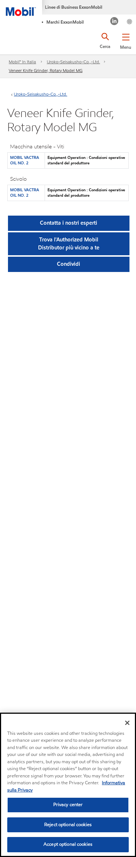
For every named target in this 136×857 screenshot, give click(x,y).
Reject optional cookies (68, 824)
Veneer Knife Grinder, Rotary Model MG (45, 70)
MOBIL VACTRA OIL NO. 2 (24, 160)
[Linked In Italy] (114, 22)
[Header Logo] (21, 8)
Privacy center (68, 804)
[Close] (127, 723)
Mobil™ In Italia (22, 62)
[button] (125, 40)
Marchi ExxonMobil (65, 22)
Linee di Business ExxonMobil (73, 7)
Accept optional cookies (68, 844)
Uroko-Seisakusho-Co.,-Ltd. (73, 62)
